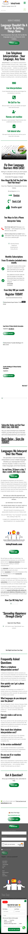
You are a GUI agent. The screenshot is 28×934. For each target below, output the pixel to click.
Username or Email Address (8, 830)
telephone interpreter (14, 562)
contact (3, 866)
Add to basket (8, 333)
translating (8, 572)
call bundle (10, 283)
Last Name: (16, 909)
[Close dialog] (25, 901)
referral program (5, 872)
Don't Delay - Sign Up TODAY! (12, 440)
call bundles (4, 862)
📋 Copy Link (14, 819)
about (3, 870)
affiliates (3, 874)
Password (4, 836)
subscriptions (4, 861)
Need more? (24, 385)
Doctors (15, 177)
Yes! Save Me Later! (14, 929)
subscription (4, 582)
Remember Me (7, 849)
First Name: (5, 909)
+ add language (5, 864)
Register (3, 856)
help (3, 867)
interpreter (5, 568)
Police (20, 177)
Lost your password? (12, 856)
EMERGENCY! (5, 902)
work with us (4, 875)
